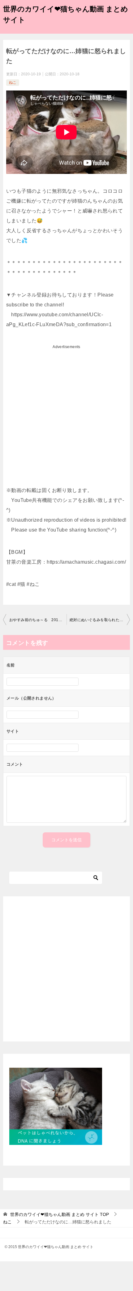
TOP (59, 1214)
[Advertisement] (66, 418)
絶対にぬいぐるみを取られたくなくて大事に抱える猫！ (100, 620)
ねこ (12, 82)
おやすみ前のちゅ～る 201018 (37, 620)
